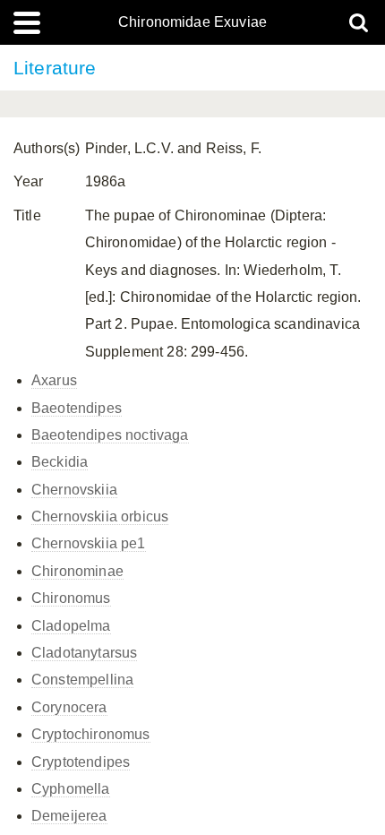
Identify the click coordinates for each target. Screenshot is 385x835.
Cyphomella (70, 788)
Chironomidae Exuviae (192, 22)
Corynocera (69, 707)
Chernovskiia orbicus (99, 516)
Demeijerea (69, 815)
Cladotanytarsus (84, 652)
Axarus (54, 380)
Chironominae (77, 571)
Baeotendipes (76, 408)
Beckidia (59, 461)
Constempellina (82, 679)
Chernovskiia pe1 (88, 543)
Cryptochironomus (90, 734)
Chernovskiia (74, 489)
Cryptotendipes (80, 762)
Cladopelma (71, 625)
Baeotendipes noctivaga (110, 435)
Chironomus (71, 598)
